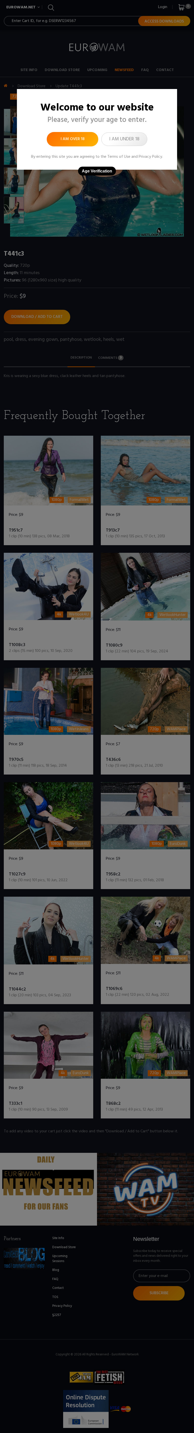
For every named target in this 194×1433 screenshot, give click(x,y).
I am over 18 (73, 139)
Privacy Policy (150, 156)
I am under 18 (124, 139)
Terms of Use (118, 156)
